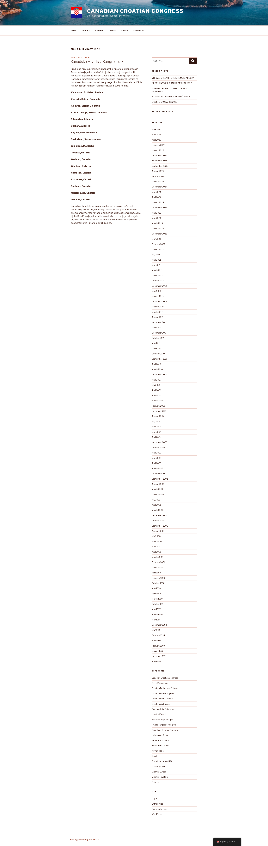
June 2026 (156, 129)
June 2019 (156, 291)
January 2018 (158, 306)
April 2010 (156, 364)
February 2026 (158, 145)
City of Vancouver (160, 683)
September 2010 (160, 359)
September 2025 (160, 166)
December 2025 (159, 155)
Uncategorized (158, 766)
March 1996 (157, 614)
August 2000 (158, 531)
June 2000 (157, 541)
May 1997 (156, 609)
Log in (154, 798)
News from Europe (160, 745)
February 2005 (158, 406)
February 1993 (158, 646)
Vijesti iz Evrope (159, 772)
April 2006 (156, 390)
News (113, 30)
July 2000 (156, 536)
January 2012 (157, 327)
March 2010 (157, 369)
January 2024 (158, 202)
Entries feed (157, 804)
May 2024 (156, 192)
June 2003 (156, 453)
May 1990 (156, 661)
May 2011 (156, 343)
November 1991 (159, 656)
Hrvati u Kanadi (159, 714)
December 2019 (159, 286)
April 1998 (156, 593)
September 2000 (160, 526)
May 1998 (156, 588)
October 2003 (158, 447)
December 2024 (159, 187)
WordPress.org (159, 814)
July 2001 (156, 500)
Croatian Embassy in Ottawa (165, 688)
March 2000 (157, 557)
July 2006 (156, 385)
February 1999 (158, 578)
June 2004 (156, 426)
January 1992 (157, 651)
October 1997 (158, 604)
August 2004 (158, 416)
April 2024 (156, 197)
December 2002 (159, 473)
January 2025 (158, 181)
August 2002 (158, 484)
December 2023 (159, 207)
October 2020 (158, 280)
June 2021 (156, 260)
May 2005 (156, 395)
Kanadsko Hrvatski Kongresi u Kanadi (101, 61)
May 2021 (156, 265)
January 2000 (158, 567)
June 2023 (156, 213)
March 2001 (157, 510)
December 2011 (159, 333)
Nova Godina (158, 751)
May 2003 (156, 458)
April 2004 (156, 437)
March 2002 (157, 489)
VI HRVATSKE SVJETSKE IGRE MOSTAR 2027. (173, 78)
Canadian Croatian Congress (135, 11)
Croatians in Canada (161, 704)
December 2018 (159, 301)
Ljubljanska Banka (160, 735)
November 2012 (159, 322)
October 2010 (158, 353)
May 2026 (156, 134)
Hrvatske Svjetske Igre (162, 719)
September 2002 (160, 479)
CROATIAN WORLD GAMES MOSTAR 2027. (172, 83)
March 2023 (157, 223)
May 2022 (156, 239)
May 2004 (156, 432)
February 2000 (159, 562)
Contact (137, 30)
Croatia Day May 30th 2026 (164, 102)
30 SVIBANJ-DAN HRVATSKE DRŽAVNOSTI (172, 96)
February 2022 (158, 244)
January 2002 (158, 494)
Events (124, 30)
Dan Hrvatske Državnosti (163, 709)
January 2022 (158, 249)
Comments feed (159, 809)
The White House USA (162, 761)
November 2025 (159, 160)
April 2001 (156, 505)
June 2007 (156, 380)
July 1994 (156, 630)
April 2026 (156, 140)
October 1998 (158, 583)
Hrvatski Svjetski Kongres (164, 725)
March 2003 (157, 468)
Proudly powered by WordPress (84, 839)
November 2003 (159, 442)
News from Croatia (160, 740)
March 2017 (157, 312)
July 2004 (156, 421)
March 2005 (157, 400)
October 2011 (158, 338)
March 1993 (157, 640)
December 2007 (159, 374)
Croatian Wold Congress (163, 693)
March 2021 (157, 270)
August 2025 (158, 171)
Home (73, 30)
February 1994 (158, 635)
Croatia (99, 30)
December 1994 (159, 625)
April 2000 (156, 552)
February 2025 (158, 176)
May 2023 (156, 218)
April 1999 (156, 572)
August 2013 (157, 317)
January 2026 (158, 150)
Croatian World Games (162, 698)
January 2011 (157, 348)
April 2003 (156, 463)
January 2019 (158, 296)
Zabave (155, 782)
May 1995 (156, 619)
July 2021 (156, 254)
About (85, 30)
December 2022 (159, 234)
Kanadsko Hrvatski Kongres (165, 730)
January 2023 (158, 228)
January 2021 (157, 275)
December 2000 (160, 515)
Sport (154, 756)
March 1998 (157, 599)
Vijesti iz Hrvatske (160, 777)
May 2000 (156, 546)
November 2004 (159, 411)
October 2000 (158, 520)
